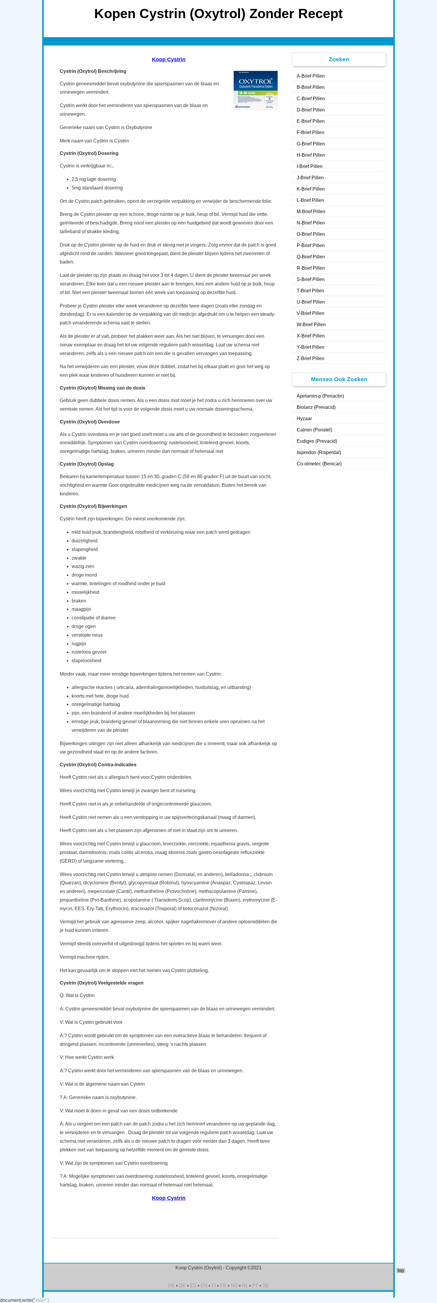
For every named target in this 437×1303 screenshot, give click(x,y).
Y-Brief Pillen (310, 347)
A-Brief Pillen (311, 76)
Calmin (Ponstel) (314, 429)
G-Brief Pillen (311, 143)
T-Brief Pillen (310, 290)
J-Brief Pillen (310, 177)
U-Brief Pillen (311, 301)
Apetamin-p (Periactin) (320, 395)
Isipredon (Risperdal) (319, 452)
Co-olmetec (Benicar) (319, 463)
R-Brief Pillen (311, 268)
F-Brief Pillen (310, 132)
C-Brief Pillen (311, 98)
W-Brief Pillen (311, 324)
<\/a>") (42, 1300)
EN (204, 1285)
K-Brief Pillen (311, 188)
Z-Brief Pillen (310, 358)
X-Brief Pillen (311, 335)
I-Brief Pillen (310, 166)
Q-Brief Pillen (311, 256)
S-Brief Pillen (311, 279)
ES (193, 1285)
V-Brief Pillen (310, 313)
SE (265, 1285)
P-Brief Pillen (311, 245)
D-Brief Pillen (311, 109)
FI (214, 1285)
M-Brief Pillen (311, 211)
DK (182, 1285)
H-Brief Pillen (311, 155)
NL (245, 1285)
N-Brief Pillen (311, 222)
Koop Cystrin (169, 59)
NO (234, 1285)
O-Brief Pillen (311, 234)
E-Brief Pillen (311, 121)
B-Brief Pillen (311, 87)
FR (223, 1285)
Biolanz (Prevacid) (316, 407)
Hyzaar (304, 418)
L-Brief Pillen (310, 200)
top (400, 1270)
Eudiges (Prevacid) (317, 441)
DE (171, 1285)
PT (255, 1285)
